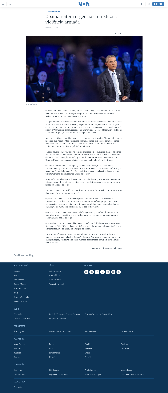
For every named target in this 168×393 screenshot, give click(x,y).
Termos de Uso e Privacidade (132, 374)
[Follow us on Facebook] (86, 272)
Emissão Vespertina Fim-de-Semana (64, 314)
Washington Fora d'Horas (60, 331)
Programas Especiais (57, 319)
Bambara (17, 353)
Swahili (88, 344)
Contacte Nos (19, 374)
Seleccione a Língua (93, 374)
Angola (16, 275)
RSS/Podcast (54, 370)
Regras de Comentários (58, 374)
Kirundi (52, 357)
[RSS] (118, 272)
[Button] (119, 33)
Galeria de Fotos (20, 301)
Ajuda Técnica (90, 370)
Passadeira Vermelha (57, 284)
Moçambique (19, 280)
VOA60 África (54, 275)
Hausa (51, 349)
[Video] (142, 4)
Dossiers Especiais (21, 297)
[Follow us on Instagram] (97, 272)
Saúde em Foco (91, 331)
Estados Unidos (52, 11)
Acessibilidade (126, 370)
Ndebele (88, 349)
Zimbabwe (125, 349)
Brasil (16, 293)
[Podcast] (108, 272)
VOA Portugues (55, 271)
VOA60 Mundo (55, 280)
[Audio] (148, 4)
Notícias (17, 271)
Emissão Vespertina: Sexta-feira (98, 314)
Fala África (18, 314)
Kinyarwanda (54, 353)
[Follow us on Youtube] (91, 272)
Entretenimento (127, 331)
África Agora (19, 331)
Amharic (17, 349)
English (17, 357)
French (52, 344)
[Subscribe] (113, 272)
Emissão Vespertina (22, 319)
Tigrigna (124, 344)
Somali (88, 357)
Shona (87, 353)
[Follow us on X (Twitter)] (102, 272)
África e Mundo (20, 288)
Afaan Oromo (19, 344)
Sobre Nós (18, 370)
